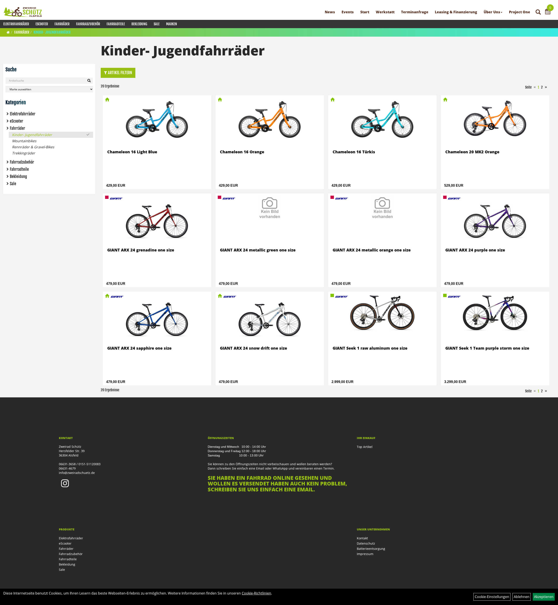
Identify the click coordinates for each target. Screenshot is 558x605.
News (330, 12)
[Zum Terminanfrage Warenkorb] (547, 12)
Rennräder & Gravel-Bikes (33, 147)
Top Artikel (365, 447)
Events (348, 12)
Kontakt (362, 538)
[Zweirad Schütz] (22, 12)
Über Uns (492, 12)
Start (364, 12)
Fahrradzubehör (88, 24)
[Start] (8, 32)
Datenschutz (366, 543)
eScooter (42, 24)
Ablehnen (521, 596)
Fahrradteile (116, 24)
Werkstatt (385, 12)
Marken (171, 24)
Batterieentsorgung (371, 549)
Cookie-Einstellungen (492, 596)
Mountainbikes (24, 140)
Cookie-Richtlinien (256, 593)
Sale (157, 24)
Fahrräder (62, 24)
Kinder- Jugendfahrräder (52, 32)
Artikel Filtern (119, 72)
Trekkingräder (23, 153)
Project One (519, 12)
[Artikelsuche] (538, 12)
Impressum (365, 554)
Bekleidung (139, 24)
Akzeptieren (543, 596)
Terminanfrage (414, 12)
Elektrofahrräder (16, 24)
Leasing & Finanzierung (456, 12)
